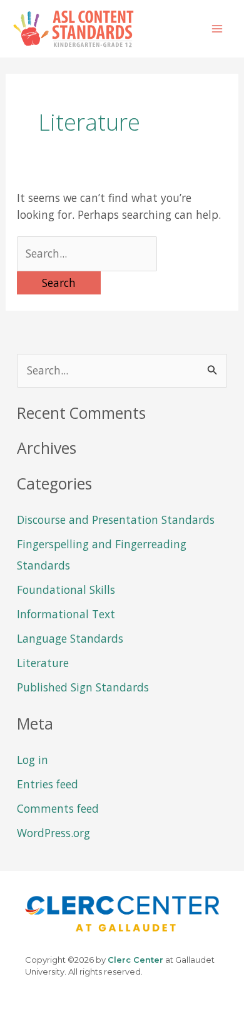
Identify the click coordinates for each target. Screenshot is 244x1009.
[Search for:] (87, 253)
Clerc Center (135, 960)
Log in (32, 759)
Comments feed (58, 808)
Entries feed (47, 783)
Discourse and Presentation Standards (116, 519)
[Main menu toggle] (217, 28)
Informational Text (66, 613)
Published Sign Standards (83, 687)
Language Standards (70, 638)
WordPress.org (53, 832)
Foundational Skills (66, 589)
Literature (43, 662)
